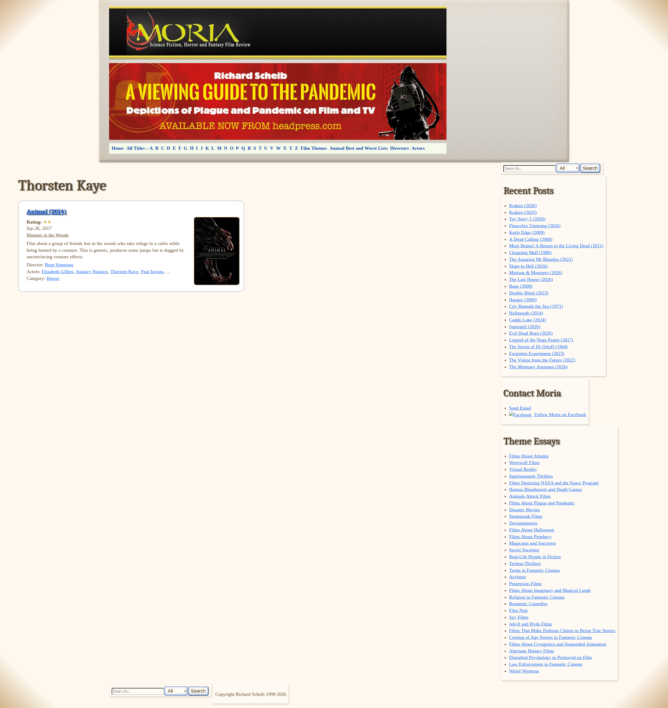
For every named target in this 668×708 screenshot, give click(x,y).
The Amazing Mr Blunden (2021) (541, 259)
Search (590, 168)
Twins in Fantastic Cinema (534, 570)
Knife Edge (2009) (527, 232)
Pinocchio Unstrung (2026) (534, 225)
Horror (52, 278)
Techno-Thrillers (525, 563)
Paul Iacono (152, 271)
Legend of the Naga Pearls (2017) (541, 340)
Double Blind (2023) (528, 293)
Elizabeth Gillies (57, 271)
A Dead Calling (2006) (530, 239)
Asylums (517, 576)
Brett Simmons (59, 264)
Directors (399, 148)
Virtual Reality (523, 469)
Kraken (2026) (523, 205)
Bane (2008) (521, 286)
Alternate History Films (531, 650)
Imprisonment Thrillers (531, 476)
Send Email (520, 408)
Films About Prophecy (530, 536)
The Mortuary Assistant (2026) (538, 366)
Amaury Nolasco (92, 271)
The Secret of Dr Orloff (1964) (538, 346)
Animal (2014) (47, 211)
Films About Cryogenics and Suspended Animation (557, 644)
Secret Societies (524, 550)
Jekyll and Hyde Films (530, 624)
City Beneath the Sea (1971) (536, 306)
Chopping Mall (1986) (530, 252)
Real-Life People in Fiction (535, 556)
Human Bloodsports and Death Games (545, 489)
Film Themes (314, 148)
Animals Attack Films (530, 496)
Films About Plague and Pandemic (542, 503)
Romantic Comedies (528, 603)
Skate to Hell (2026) (528, 266)
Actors (418, 148)
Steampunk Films (525, 516)
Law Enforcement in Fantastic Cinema (545, 664)
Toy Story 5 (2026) (527, 218)
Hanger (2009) (523, 299)
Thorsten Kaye (124, 271)
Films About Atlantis (528, 456)
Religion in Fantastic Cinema (536, 597)
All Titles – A (139, 148)
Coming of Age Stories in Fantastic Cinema (550, 637)
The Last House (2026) (531, 279)
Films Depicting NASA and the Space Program (554, 482)
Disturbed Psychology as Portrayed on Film (550, 657)
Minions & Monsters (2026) (535, 272)
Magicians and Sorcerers (532, 543)
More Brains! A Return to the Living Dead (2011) (556, 245)
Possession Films (525, 583)
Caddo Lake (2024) (527, 319)
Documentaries (523, 523)
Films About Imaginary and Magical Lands (550, 590)
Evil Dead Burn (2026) (531, 333)
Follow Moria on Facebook (559, 414)
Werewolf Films (524, 462)
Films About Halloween (531, 529)
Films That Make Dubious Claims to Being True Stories (562, 630)
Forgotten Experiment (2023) (536, 353)
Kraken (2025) (523, 212)
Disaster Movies (524, 509)
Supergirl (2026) (524, 326)
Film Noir (518, 610)
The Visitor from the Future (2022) (542, 360)
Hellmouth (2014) (526, 313)
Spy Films (518, 617)
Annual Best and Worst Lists (359, 148)
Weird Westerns (524, 671)
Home (118, 148)
